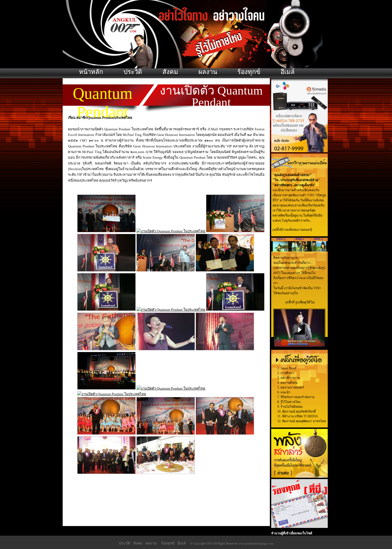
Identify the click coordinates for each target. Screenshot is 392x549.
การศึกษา (287, 373)
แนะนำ (285, 392)
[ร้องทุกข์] (299, 527)
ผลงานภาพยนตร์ (292, 387)
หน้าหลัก (91, 71)
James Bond (288, 368)
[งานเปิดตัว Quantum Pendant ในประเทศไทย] (106, 231)
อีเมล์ (288, 71)
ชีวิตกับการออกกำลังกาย (297, 397)
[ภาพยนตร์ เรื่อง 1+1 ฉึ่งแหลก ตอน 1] (280, 250)
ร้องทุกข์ (248, 71)
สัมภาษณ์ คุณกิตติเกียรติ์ (299, 411)
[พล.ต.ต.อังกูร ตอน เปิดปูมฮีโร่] (299, 345)
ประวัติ (132, 71)
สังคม (170, 71)
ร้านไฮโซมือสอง (292, 407)
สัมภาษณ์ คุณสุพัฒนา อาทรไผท (304, 421)
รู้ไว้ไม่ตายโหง (291, 402)
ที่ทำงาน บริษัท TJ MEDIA (300, 416)
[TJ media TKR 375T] (299, 151)
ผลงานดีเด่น (289, 383)
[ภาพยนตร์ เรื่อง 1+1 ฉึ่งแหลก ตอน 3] (318, 250)
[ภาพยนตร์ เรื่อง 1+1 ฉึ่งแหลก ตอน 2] (299, 250)
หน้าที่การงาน (290, 378)
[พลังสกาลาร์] (299, 477)
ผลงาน (207, 71)
